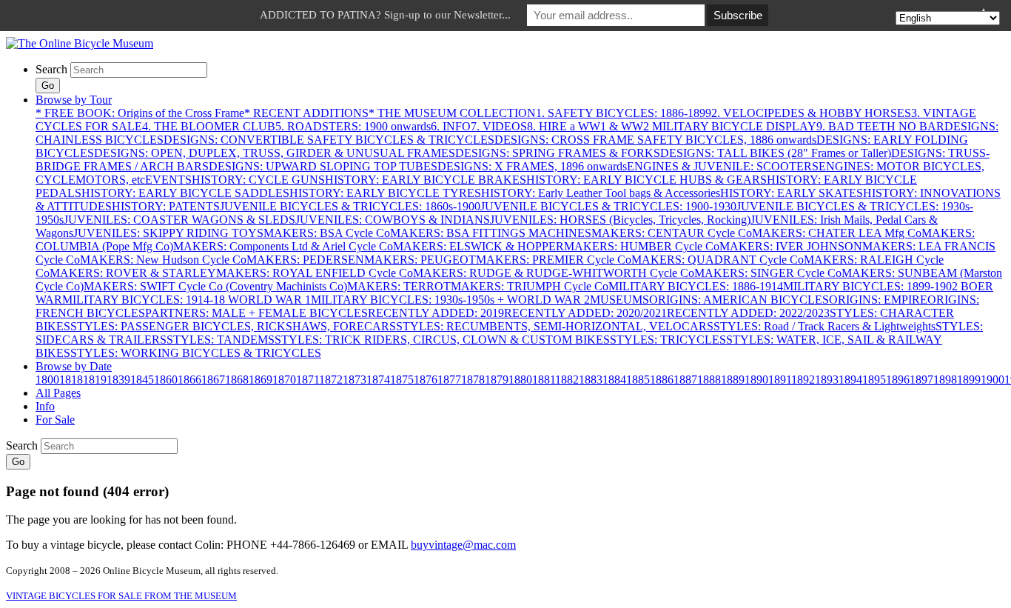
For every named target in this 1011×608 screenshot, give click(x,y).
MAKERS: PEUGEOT (420, 259)
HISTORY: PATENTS (166, 206)
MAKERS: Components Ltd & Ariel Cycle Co (283, 246)
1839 (118, 379)
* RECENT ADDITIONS (306, 113)
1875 (402, 379)
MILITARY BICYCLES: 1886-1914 (695, 286)
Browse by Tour (74, 99)
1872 (331, 379)
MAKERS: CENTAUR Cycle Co (671, 233)
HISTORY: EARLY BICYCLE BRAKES (425, 179)
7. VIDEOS (499, 126)
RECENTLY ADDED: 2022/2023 (748, 313)
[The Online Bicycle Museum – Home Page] (79, 43)
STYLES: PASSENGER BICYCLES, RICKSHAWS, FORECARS (233, 326)
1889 (733, 379)
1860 (166, 379)
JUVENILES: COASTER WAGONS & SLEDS (179, 219)
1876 (425, 379)
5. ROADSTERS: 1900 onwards (353, 126)
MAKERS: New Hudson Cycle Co (163, 259)
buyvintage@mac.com (463, 544)
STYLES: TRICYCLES (668, 339)
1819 (95, 379)
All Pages (58, 393)
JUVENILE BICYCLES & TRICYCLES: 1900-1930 (608, 206)
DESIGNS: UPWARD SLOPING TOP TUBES (323, 166)
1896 (898, 379)
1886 (662, 379)
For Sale (55, 419)
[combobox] (138, 70)
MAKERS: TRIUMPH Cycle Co (529, 286)
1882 (567, 379)
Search (51, 69)
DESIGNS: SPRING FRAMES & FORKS (557, 153)
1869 (260, 379)
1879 (496, 379)
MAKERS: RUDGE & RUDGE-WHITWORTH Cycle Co (553, 273)
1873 (354, 379)
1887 (685, 379)
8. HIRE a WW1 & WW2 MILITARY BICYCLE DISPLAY (671, 126)
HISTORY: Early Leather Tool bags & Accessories (600, 193)
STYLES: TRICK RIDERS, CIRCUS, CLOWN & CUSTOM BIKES (442, 339)
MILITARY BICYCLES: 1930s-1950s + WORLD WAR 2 (450, 299)
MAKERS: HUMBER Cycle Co (641, 246)
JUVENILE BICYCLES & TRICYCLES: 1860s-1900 (350, 206)
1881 (543, 379)
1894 (850, 379)
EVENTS (168, 179)
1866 (189, 379)
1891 (779, 379)
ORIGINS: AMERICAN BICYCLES (739, 299)
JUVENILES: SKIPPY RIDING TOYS (168, 233)
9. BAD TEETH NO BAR (880, 126)
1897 (921, 379)
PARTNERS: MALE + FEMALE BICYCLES (256, 313)
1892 (803, 379)
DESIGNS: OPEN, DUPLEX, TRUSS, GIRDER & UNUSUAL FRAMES (274, 153)
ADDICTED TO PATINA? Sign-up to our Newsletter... (385, 15)
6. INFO (451, 126)
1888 (709, 379)
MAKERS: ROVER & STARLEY (133, 273)
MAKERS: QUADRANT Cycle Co (717, 259)
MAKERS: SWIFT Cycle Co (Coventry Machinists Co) (215, 286)
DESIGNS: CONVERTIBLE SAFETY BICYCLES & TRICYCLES (329, 139)
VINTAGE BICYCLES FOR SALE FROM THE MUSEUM (121, 595)
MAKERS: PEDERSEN (305, 259)
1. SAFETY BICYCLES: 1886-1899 (623, 113)
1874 (378, 379)
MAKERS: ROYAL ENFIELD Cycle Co (314, 273)
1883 (590, 379)
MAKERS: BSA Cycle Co (326, 233)
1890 (756, 379)
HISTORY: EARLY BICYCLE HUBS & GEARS (646, 179)
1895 (874, 379)
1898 (945, 379)
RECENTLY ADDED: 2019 (436, 313)
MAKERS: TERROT (399, 286)
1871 (307, 379)
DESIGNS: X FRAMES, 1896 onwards (532, 166)
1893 (827, 379)
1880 (520, 379)
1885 (638, 379)
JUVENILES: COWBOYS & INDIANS (392, 219)
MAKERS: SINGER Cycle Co (768, 273)
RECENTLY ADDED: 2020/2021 (585, 313)
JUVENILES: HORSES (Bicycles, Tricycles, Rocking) (620, 219)
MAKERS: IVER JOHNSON (790, 246)
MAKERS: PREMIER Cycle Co (553, 259)
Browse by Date (74, 366)
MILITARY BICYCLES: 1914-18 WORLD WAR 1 (186, 299)
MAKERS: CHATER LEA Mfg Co (836, 233)
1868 (237, 379)
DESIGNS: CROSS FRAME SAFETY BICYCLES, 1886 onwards (655, 139)
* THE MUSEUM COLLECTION (452, 113)
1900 (992, 379)
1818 (71, 379)
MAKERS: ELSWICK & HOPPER (478, 246)
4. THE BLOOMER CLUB (208, 126)
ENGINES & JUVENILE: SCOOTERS (723, 166)
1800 (47, 379)
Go (47, 85)
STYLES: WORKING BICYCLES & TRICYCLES (195, 353)
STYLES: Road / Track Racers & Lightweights (824, 326)
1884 (614, 379)
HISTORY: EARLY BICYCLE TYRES (385, 193)
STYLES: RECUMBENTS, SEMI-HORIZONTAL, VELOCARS (554, 326)
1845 (142, 379)
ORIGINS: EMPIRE (878, 299)
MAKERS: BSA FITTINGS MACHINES (490, 233)
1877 (449, 379)
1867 (213, 379)
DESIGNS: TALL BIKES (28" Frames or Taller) (775, 153)
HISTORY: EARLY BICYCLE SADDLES (185, 193)
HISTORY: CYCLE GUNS (258, 179)
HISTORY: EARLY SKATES (791, 193)
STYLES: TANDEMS (221, 339)
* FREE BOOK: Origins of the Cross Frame (140, 113)
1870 (284, 379)
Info (45, 406)
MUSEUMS (619, 299)
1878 (473, 379)
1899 (969, 379)
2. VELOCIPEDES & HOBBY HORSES (811, 113)
